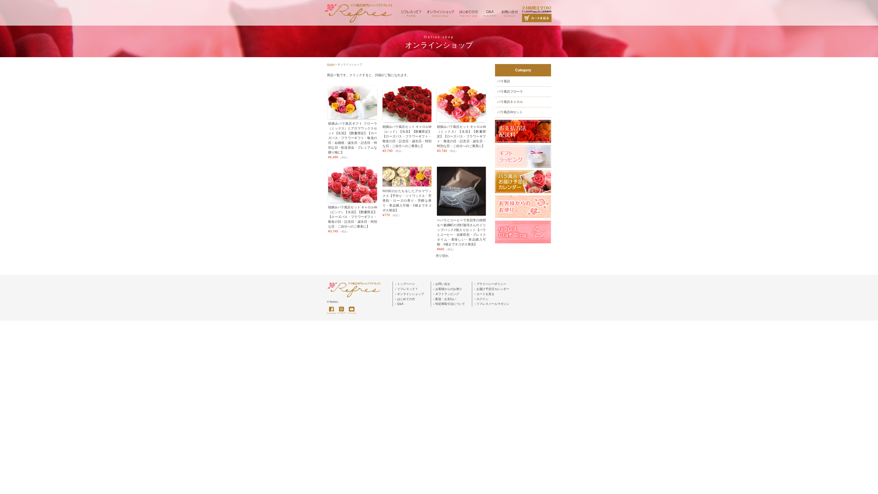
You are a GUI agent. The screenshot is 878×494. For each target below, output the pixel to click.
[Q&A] (489, 4)
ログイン (482, 299)
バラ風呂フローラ (510, 91)
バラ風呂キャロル (510, 102)
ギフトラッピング (447, 294)
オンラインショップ (410, 294)
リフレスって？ (407, 289)
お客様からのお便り (448, 289)
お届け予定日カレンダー (492, 289)
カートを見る (485, 294)
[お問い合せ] (509, 4)
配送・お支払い (445, 299)
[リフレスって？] (411, 4)
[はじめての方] (468, 4)
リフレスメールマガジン (492, 304)
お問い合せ (442, 284)
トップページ (406, 284)
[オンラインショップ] (440, 4)
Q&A (400, 304)
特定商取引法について (450, 304)
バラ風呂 (503, 81)
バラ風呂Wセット (510, 112)
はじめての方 (406, 299)
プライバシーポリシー (491, 284)
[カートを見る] (536, 4)
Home (331, 64)
